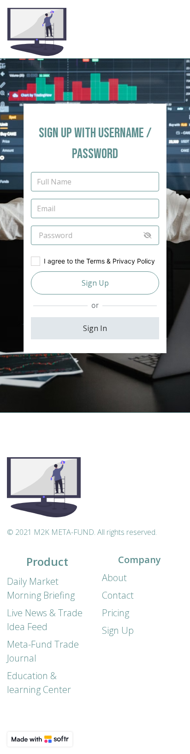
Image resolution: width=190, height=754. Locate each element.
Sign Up (95, 283)
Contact (118, 595)
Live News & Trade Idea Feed (45, 620)
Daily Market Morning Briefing (41, 588)
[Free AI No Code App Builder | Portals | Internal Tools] (39, 739)
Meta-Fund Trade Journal (43, 651)
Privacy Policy (134, 261)
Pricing (115, 613)
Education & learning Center (39, 682)
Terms (95, 261)
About (114, 577)
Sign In (95, 328)
